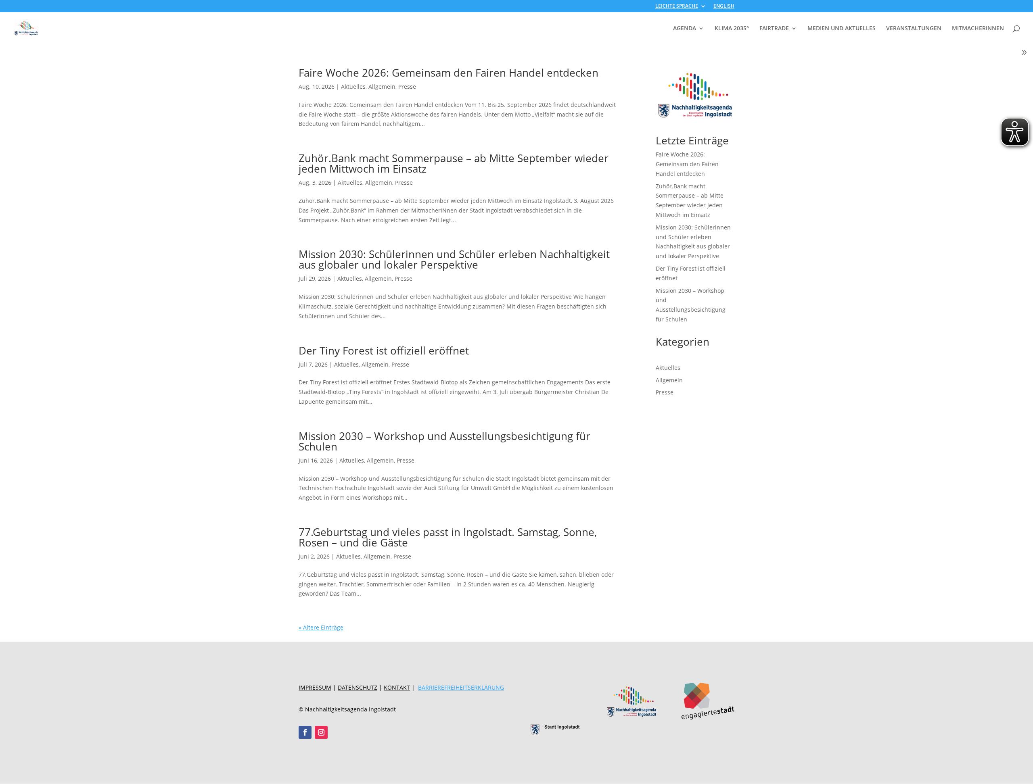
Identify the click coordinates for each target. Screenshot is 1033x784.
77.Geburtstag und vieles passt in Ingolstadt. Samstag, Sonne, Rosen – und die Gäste (448, 537)
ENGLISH (723, 6)
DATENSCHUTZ (357, 687)
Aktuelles (353, 86)
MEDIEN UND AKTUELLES (841, 28)
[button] (18, 766)
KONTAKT (397, 687)
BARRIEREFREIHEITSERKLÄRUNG (461, 687)
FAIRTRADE (774, 28)
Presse (407, 86)
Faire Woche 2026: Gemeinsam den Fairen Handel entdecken (448, 72)
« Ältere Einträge (321, 627)
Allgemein (381, 86)
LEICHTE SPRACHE (676, 6)
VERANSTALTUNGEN (913, 28)
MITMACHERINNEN (978, 28)
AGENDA (684, 28)
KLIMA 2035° (732, 28)
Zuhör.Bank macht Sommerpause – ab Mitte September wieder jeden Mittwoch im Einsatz (454, 163)
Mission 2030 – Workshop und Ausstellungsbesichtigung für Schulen (444, 441)
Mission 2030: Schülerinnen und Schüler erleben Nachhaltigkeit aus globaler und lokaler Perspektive (454, 259)
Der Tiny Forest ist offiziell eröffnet (384, 350)
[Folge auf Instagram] (321, 732)
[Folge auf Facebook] (305, 732)
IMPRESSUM (315, 687)
